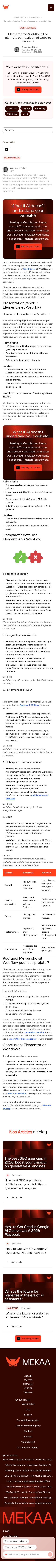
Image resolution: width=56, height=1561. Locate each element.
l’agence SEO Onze (30, 705)
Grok (25, 114)
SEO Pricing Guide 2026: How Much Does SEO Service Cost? (28, 1476)
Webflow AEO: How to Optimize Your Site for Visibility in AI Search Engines (28, 1492)
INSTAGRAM (28, 1384)
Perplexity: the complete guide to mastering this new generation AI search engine (28, 1503)
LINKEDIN (28, 1376)
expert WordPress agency (22, 1039)
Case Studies (28, 1404)
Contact (28, 1431)
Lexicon (28, 1414)
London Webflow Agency (28, 1425)
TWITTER (28, 1380)
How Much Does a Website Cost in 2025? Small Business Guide (28, 1486)
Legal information (10, 1536)
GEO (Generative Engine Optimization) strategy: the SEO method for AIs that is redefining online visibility (28, 1497)
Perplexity (40, 108)
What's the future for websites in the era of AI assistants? (28, 1465)
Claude (26, 108)
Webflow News (28, 28)
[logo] (12, 7)
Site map (28, 1436)
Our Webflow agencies (28, 1420)
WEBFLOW (28, 1392)
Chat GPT (12, 108)
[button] (50, 7)
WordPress (29, 269)
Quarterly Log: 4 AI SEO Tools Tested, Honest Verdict (28, 1470)
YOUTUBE (28, 1388)
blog (28, 1409)
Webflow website (17, 1093)
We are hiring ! (28, 1442)
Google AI (12, 114)
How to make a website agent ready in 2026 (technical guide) (28, 1481)
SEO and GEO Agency (28, 1447)
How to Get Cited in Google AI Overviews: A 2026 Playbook (28, 1459)
